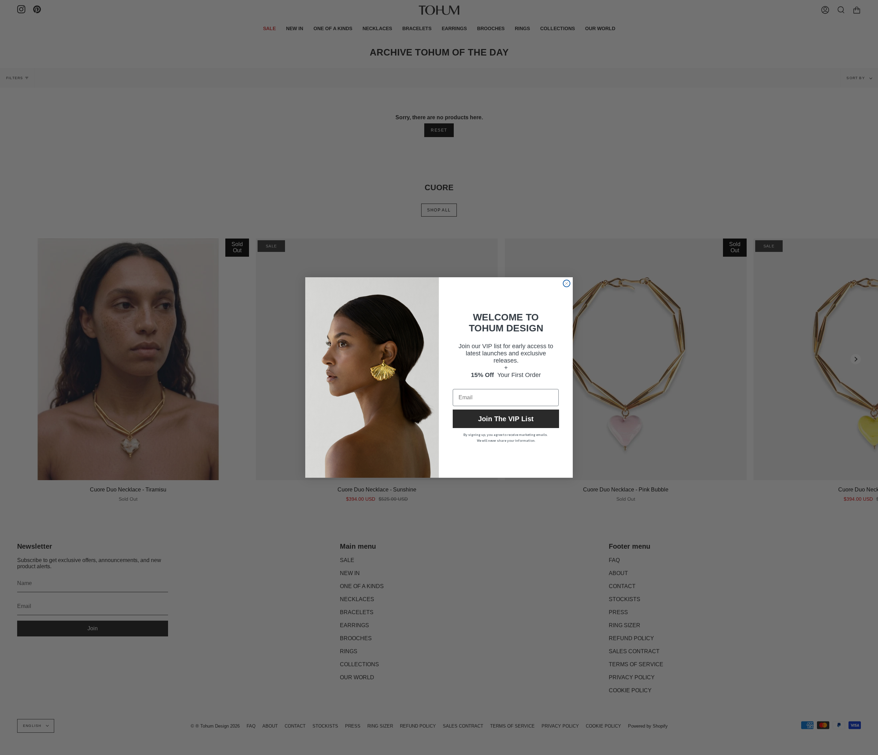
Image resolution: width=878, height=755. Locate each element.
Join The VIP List (506, 419)
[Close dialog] (566, 283)
